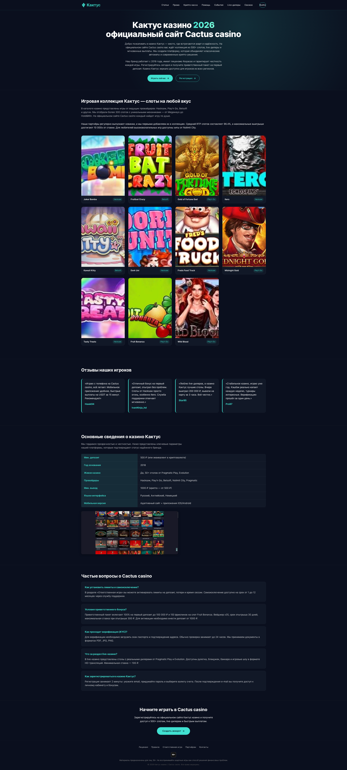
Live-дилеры (233, 5)
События (218, 5)
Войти (263, 5)
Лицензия (143, 747)
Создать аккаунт (171, 731)
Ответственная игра (172, 747)
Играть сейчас (158, 78)
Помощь (206, 5)
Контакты (203, 747)
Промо (176, 5)
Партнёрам (190, 747)
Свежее (249, 5)
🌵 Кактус (90, 5)
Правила (155, 747)
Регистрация (185, 78)
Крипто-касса (191, 5)
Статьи (165, 5)
